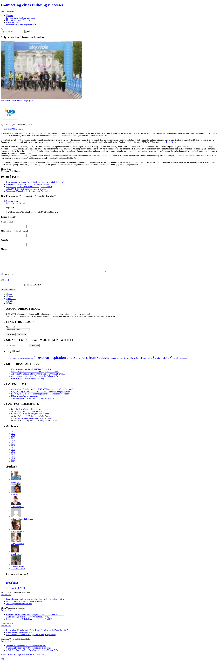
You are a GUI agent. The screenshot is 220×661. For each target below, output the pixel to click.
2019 (13, 438)
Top (2, 659)
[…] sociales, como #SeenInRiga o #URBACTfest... (32, 418)
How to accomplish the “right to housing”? (28, 378)
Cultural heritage (28, 358)
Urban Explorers (12, 22)
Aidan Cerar (16, 482)
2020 (13, 436)
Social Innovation (144, 358)
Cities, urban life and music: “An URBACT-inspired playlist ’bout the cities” (42, 389)
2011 (13, 456)
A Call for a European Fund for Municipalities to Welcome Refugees (33, 650)
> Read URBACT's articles (12, 129)
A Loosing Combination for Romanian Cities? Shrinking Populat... (38, 374)
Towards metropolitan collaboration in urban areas (26, 645)
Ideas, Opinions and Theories (18, 20)
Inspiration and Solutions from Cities (21, 18)
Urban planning (183, 358)
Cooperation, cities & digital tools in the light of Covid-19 (29, 186)
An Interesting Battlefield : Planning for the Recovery (27, 184)
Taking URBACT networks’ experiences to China (26, 189)
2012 (13, 454)
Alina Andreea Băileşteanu (22, 519)
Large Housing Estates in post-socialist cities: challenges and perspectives (40, 391)
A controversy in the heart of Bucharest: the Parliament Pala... (36, 376)
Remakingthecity (130, 358)
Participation (111, 358)
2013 (13, 452)
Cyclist (30, 100)
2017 (13, 443)
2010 (13, 459)
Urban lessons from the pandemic (24, 396)
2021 (13, 434)
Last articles (6, 595)
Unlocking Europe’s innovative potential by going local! (28, 648)
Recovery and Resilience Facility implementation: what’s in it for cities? (35, 182)
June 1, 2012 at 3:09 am (15, 203)
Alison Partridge (17, 531)
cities (7, 358)
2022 (13, 431)
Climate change (21, 100)
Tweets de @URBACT (15, 588)
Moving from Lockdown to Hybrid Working (24, 601)
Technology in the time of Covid (19, 603)
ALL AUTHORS (18, 569)
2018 (13, 440)
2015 (13, 447)
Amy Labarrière (17, 544)
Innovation (41, 358)
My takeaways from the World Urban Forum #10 (31, 369)
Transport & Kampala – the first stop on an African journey (29, 191)
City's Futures (14, 358)
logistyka (9, 201)
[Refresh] (5, 280)
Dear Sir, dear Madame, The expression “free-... (30, 409)
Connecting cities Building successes (32, 5)
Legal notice (22, 654)
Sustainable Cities (8, 100)
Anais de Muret (17, 566)
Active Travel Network (169, 142)
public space (120, 358)
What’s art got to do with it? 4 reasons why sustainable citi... (35, 371)
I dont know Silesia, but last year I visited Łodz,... (31, 414)
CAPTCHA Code (32, 285)
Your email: (10, 327)
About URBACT (8, 654)
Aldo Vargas (16, 494)
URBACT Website (36, 654)
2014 (13, 450)
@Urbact (12, 582)
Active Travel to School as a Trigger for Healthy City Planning (31, 635)
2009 (13, 461)
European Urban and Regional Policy (21, 25)
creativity (21, 358)
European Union (7, 11)
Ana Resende (16, 554)
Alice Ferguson (17, 507)
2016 (13, 445)
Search (3, 29)
